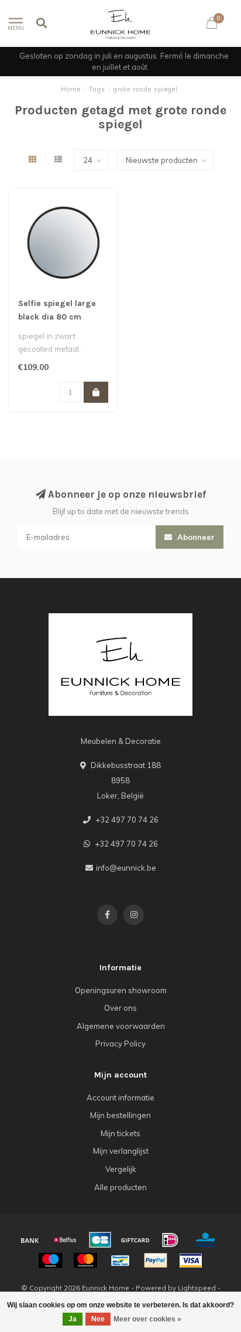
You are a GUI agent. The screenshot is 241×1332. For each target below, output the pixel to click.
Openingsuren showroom (121, 990)
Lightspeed (197, 1287)
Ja (72, 1319)
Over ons (120, 1007)
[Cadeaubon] (135, 1240)
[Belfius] (65, 1240)
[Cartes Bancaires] (100, 1240)
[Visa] (190, 1260)
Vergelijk (120, 1169)
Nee (98, 1319)
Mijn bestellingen (120, 1115)
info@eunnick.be (126, 867)
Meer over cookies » (147, 1319)
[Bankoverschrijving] (29, 1240)
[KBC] (205, 1240)
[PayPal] (155, 1260)
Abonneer (195, 537)
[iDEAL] (170, 1240)
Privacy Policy (120, 1043)
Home (71, 89)
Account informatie (120, 1097)
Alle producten (120, 1187)
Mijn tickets (120, 1133)
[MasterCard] (85, 1260)
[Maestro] (50, 1260)
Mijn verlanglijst (121, 1151)
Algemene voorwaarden (121, 1026)
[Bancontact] (120, 1260)
